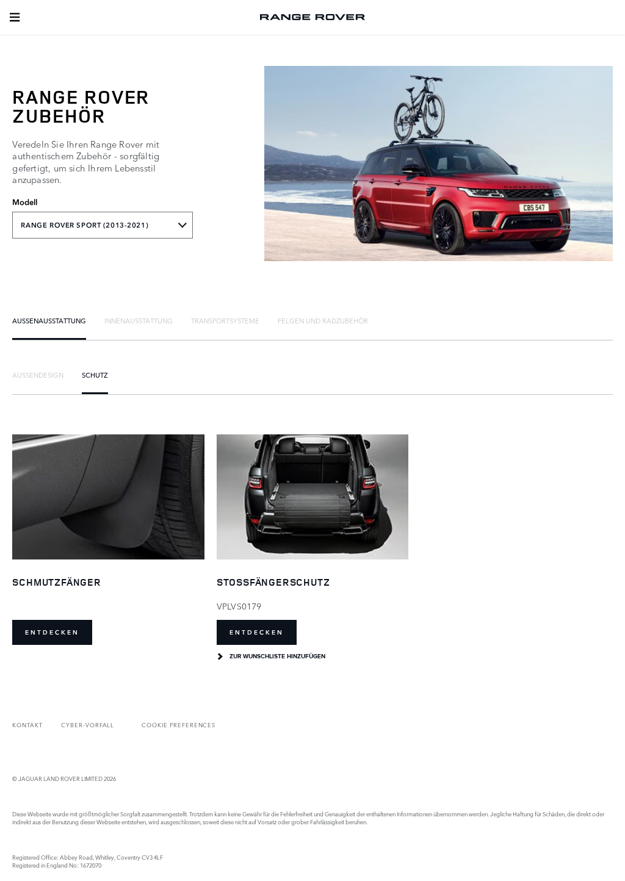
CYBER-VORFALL (87, 724)
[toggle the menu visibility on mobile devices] (15, 17)
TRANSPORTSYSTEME (225, 320)
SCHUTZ (95, 374)
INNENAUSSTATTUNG (138, 320)
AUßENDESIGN (37, 374)
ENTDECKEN (52, 632)
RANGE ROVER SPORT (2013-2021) (84, 225)
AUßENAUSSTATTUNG (49, 320)
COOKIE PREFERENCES (178, 724)
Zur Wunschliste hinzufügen (277, 656)
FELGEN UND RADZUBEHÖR (323, 320)
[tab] (49, 320)
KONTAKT (27, 724)
